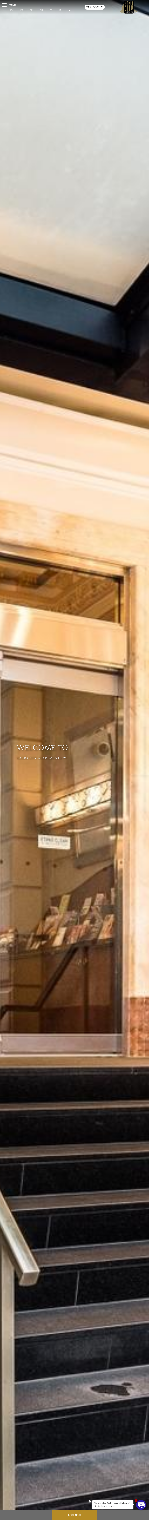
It (60, 10)
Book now (74, 1515)
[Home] (128, 7)
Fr (31, 10)
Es (21, 10)
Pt (51, 10)
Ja (69, 10)
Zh (41, 10)
